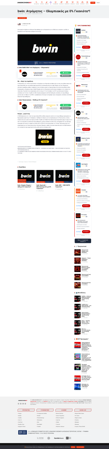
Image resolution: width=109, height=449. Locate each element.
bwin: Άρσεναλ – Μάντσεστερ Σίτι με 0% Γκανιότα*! (44, 186)
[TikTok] (25, 404)
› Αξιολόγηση (78, 47)
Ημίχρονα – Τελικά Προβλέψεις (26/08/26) (86, 259)
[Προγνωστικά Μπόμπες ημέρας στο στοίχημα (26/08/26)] (77, 271)
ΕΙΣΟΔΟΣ (98, 2)
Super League (21, 161)
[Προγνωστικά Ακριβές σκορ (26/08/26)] (77, 255)
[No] (107, 447)
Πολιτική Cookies (80, 447)
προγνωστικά (33, 401)
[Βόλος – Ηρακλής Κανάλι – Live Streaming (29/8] (77, 326)
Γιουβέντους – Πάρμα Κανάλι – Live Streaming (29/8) (86, 305)
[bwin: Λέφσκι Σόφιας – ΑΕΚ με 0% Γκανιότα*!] (26, 176)
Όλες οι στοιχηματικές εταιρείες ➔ (83, 241)
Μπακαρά (77, 424)
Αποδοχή (73, 447)
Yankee (57, 422)
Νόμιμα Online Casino (79, 413)
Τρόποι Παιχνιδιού (60, 415)
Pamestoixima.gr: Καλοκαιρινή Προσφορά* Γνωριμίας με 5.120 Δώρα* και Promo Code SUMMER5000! (86, 357)
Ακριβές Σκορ (21, 424)
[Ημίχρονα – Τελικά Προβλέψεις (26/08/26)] (77, 263)
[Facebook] (18, 404)
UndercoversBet (20, 13)
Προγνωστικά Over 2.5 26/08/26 (86, 283)
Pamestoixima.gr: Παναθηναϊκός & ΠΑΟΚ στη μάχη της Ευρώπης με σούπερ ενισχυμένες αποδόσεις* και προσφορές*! (86, 346)
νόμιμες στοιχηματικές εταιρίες (70, 401)
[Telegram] (23, 404)
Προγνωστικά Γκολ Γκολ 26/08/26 (86, 275)
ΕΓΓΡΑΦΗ (92, 2)
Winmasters (39, 420)
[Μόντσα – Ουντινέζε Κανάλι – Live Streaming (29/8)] (77, 334)
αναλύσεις (45, 401)
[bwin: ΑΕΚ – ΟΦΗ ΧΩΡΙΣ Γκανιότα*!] (63, 176)
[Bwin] (24, 76)
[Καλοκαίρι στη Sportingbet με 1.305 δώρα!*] (77, 389)
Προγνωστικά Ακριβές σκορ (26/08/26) (85, 251)
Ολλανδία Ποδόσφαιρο (32, 161)
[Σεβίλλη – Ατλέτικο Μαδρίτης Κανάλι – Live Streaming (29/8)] (77, 301)
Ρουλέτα (77, 420)
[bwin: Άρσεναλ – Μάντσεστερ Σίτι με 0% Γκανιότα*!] (45, 176)
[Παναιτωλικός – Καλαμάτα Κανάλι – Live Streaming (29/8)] (77, 318)
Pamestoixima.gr (40, 417)
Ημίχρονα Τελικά (21, 426)
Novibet (38, 415)
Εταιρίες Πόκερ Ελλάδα (80, 426)
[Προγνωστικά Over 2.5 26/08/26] (77, 288)
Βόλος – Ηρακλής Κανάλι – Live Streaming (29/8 (86, 322)
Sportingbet (39, 424)
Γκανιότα (58, 424)
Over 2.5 (20, 420)
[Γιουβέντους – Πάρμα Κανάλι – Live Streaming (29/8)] (77, 309)
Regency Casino (78, 417)
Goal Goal (20, 422)
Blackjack (77, 422)
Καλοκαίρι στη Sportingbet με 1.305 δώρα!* (85, 385)
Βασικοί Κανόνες (59, 413)
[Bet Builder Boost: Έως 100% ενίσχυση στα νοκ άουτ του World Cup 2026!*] (77, 381)
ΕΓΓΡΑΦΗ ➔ (86, 47)
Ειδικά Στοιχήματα (60, 417)
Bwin (38, 422)
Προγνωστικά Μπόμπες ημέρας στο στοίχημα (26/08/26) (86, 268)
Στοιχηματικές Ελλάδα (42, 413)
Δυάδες (19, 415)
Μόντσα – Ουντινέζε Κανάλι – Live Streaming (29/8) (86, 330)
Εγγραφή (66, 72)
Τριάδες (20, 417)
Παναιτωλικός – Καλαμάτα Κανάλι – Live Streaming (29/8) (86, 314)
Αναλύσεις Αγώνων (60, 426)
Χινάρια (19, 413)
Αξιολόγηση (66, 75)
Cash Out (58, 420)
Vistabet (39, 426)
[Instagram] (21, 404)
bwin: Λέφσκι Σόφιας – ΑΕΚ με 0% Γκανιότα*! (25, 186)
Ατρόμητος (26, 161)
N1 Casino (77, 415)
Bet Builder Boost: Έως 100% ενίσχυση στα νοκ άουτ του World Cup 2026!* (86, 377)
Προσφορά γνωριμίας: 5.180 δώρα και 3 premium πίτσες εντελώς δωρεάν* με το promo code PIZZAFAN (86, 368)
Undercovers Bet (26, 23)
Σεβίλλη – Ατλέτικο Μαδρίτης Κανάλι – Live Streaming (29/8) (86, 298)
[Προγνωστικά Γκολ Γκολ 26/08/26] (77, 279)
